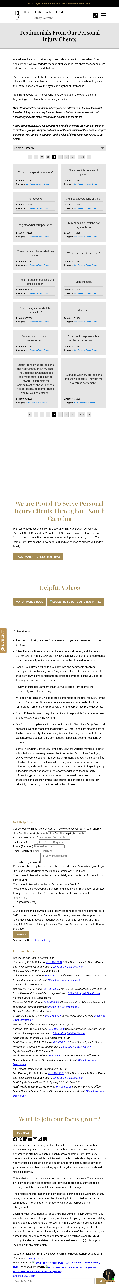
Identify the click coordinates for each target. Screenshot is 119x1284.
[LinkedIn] (25, 1140)
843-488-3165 (57, 1055)
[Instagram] (35, 1140)
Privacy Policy (42, 940)
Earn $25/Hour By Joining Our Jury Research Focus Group (59, 3)
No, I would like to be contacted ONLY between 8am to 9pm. (49, 884)
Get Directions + (76, 966)
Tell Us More (26, 862)
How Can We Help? (30, 833)
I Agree (25, 902)
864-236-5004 (53, 1015)
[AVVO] (40, 1140)
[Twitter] (20, 1140)
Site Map (18, 1275)
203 (82, 156)
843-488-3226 (56, 1073)
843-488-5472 (57, 1028)
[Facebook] (15, 1140)
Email (22, 850)
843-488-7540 (52, 1002)
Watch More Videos (29, 601)
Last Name (25, 842)
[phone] (95, 15)
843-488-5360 (64, 1086)
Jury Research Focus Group (37, 184)
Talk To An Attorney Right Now (38, 556)
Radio (16, 906)
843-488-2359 (54, 962)
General (43, 402)
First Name (25, 837)
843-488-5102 (53, 975)
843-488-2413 (61, 1042)
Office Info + (59, 966)
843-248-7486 (51, 988)
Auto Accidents (32, 402)
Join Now (22, 1133)
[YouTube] (30, 1140)
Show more (20, 897)
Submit (21, 934)
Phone (23, 846)
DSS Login (29, 1275)
